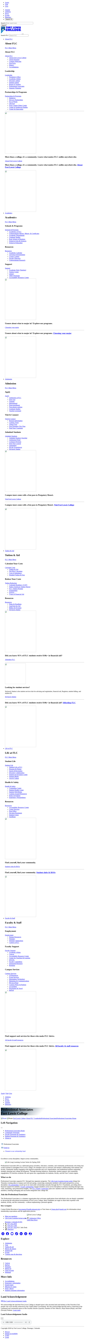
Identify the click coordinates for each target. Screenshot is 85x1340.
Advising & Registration (17, 255)
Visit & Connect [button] (10, 419)
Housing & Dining (15, 769)
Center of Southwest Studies (18, 107)
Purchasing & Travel (16, 988)
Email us (6, 1148)
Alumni (7, 10)
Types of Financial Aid (16, 594)
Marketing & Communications (19, 981)
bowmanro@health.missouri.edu (29, 1209)
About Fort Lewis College (17, 58)
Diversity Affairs (14, 81)
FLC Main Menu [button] (10, 48)
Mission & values (10, 1287)
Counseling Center (15, 788)
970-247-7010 (12, 1227)
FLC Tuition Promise (16, 589)
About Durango (14, 59)
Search (3, 23)
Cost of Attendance (15, 573)
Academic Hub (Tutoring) (17, 270)
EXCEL (12, 960)
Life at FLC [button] (9, 748)
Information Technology (17, 979)
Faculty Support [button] (10, 950)
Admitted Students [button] (11, 436)
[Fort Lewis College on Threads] (26, 1234)
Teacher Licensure (15, 411)
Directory (8, 17)
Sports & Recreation (15, 771)
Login (7, 1337)
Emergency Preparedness (17, 797)
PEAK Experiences (15, 447)
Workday (12, 939)
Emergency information (12, 1283)
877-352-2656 (12, 1224)
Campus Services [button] (10, 973)
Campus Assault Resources (18, 794)
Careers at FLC (14, 942)
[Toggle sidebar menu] (1, 1127)
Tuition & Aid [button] (9, 551)
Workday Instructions (16, 941)
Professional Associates (16, 86)
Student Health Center (16, 790)
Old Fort (12, 103)
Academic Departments (16, 235)
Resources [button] (8, 251)
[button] (14, 1301)
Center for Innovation (16, 109)
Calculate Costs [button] (10, 567)
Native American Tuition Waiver (19, 587)
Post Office (12, 811)
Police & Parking (14, 796)
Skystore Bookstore (15, 813)
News (7, 13)
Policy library (9, 1288)
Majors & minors (10, 1249)
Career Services (14, 809)
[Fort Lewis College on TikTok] (17, 1234)
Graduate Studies (14, 237)
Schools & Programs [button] (11, 230)
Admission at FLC (15, 398)
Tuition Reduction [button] (11, 583)
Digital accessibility (11, 1334)
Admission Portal (14, 440)
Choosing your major (12, 327)
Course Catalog (14, 256)
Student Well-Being (15, 792)
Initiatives (12, 98)
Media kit (8, 1268)
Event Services (14, 977)
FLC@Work (13, 102)
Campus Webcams (15, 61)
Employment (9, 1285)
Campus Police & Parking (17, 985)
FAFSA (11, 592)
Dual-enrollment (14, 405)
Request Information (15, 421)
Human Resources (15, 937)
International (13, 403)
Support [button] (7, 268)
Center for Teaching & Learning (19, 958)
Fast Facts (12, 63)
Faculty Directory (15, 258)
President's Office (15, 77)
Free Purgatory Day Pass (17, 426)
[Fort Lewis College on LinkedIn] (21, 1234)
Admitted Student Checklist (18, 438)
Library (11, 274)
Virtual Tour (13, 424)
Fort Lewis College (19, 1118)
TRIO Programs (14, 276)
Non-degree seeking (15, 407)
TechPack (12, 817)
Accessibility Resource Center (19, 277)
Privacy (7, 1332)
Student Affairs (14, 82)
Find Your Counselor (16, 428)
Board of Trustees (15, 84)
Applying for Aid (14, 606)
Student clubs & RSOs (12, 866)
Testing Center (14, 272)
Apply (7, 2)
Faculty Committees (15, 962)
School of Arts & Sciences (17, 241)
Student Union (14, 815)
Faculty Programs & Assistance (15, 1134)
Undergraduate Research (17, 260)
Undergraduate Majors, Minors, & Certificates (24, 233)
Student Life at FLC (15, 767)
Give (6, 6)
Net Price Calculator (15, 571)
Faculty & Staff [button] (10, 918)
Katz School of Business (17, 239)
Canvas (11, 954)
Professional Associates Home (15, 1131)
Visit (6, 4)
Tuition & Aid (13, 569)
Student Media (14, 776)
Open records (9, 1270)
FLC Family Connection (40, 1188)
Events (7, 15)
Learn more (17, 1310)
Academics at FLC (15, 232)
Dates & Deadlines (15, 604)
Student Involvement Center (18, 775)
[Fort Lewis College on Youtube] (12, 1234)
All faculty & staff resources (14, 1040)
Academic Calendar (15, 253)
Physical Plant (13, 983)
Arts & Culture (14, 778)
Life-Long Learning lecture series (62, 1181)
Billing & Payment (15, 608)
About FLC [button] (9, 39)
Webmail (8, 1272)
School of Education (15, 243)
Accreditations (14, 67)
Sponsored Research (15, 963)
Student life (8, 1250)
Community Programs (12, 1132)
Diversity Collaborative (16, 773)
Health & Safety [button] (10, 786)
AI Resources (13, 975)
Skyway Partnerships (16, 100)
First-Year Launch (15, 443)
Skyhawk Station (14, 449)
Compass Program (15, 442)
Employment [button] (9, 935)
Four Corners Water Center (18, 105)
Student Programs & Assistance (15, 1136)
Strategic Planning (15, 88)
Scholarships (13, 590)
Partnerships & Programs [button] (13, 96)
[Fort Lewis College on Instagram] (3, 1234)
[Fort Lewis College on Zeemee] (30, 1234)
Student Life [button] (9, 765)
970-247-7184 (12, 1226)
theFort (11, 990)
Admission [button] (8, 379)
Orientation (12, 445)
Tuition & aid (9, 1247)
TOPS (7, 1335)
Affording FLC (10, 659)
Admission (8, 1243)
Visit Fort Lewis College (13, 499)
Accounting (13, 986)
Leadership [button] (8, 75)
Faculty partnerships (27, 1187)
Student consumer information (15, 1290)
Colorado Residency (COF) (18, 585)
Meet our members (11, 1216)
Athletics (8, 12)
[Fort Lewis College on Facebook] (7, 1234)
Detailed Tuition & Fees (17, 575)
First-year (12, 399)
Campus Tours (14, 422)
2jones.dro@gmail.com (58, 1209)
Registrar (12, 965)
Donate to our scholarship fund (15, 1151)
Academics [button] (8, 213)
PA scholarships (13, 1185)
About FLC (30, 1118)
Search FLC (5, 35)
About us (8, 1138)
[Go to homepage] (11, 33)
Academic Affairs (15, 79)
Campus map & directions (13, 1254)
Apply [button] (7, 396)
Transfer (12, 401)
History (11, 65)
